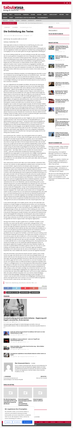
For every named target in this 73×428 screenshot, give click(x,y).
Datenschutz (31, 20)
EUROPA (5, 17)
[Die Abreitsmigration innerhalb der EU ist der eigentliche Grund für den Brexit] (10, 392)
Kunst (45, 14)
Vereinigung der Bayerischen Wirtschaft (26, 356)
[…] (4, 327)
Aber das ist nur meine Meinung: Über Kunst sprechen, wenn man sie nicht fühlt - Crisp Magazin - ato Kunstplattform (59, 175)
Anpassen (8, 422)
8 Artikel (33, 363)
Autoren (11, 20)
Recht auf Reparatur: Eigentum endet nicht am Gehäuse (62, 57)
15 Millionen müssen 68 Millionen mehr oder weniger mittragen (58, 155)
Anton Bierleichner (22, 349)
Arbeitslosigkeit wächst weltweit (38, 400)
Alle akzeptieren (27, 422)
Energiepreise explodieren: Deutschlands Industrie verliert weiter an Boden (28, 354)
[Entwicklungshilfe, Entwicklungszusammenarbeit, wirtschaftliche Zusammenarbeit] (25, 392)
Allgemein (27, 35)
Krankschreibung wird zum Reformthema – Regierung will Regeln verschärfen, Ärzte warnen (25, 319)
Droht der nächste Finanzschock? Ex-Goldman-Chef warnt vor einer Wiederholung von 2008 (27, 332)
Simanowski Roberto (18, 35)
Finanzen (26, 14)
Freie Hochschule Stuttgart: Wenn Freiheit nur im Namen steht (61, 66)
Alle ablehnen (17, 422)
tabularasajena (35, 292)
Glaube (33, 14)
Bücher (61, 14)
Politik (5, 14)
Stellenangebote (42, 17)
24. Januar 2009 (8, 35)
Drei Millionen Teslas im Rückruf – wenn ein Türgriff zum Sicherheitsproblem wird (25, 339)
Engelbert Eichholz (22, 342)
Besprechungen (25, 292)
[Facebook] (64, 3)
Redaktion (5, 20)
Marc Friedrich (22, 334)
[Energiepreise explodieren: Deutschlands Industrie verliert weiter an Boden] (6, 355)
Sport (11, 17)
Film (67, 14)
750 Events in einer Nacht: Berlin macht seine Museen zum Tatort (62, 84)
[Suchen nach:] (62, 23)
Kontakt (17, 20)
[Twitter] (67, 3)
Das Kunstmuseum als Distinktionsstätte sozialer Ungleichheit (59, 178)
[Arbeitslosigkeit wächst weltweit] (40, 392)
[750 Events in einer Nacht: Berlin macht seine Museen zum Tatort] (51, 84)
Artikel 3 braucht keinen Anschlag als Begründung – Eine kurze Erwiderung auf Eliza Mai (62, 134)
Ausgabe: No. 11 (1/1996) (12, 292)
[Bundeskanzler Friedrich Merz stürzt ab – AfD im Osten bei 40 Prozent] (51, 92)
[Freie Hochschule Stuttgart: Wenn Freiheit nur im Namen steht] (51, 66)
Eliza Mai (15, 322)
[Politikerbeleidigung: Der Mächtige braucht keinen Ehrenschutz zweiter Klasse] (51, 47)
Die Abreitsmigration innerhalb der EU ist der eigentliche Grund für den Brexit (10, 401)
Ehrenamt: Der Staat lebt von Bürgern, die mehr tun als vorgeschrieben (62, 101)
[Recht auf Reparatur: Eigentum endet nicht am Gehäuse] (51, 57)
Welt (10, 14)
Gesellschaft (53, 14)
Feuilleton (17, 14)
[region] (18, 416)
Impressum (23, 20)
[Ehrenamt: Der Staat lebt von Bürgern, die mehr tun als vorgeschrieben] (51, 101)
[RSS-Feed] (70, 3)
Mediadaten (38, 20)
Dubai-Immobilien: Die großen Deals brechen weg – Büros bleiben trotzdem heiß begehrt (27, 347)
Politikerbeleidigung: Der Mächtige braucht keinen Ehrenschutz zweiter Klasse (61, 48)
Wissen (39, 14)
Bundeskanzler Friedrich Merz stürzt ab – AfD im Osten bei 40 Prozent (61, 92)
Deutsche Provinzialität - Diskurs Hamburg (58, 146)
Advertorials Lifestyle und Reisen (25, 17)
